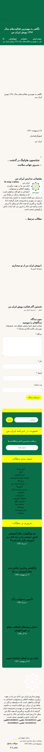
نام (40, 361)
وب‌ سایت (38, 385)
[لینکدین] (31, 726)
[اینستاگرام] (36, 728)
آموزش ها (21, 469)
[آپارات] (17, 728)
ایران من (38, 141)
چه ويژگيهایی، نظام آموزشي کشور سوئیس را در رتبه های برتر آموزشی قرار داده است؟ (22, 537)
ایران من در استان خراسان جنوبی (22, 658)
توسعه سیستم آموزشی (19, 478)
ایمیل (39, 373)
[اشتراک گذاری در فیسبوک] (39, 145)
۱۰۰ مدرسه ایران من (31, 310)
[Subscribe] (9, 447)
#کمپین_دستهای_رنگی (22, 599)
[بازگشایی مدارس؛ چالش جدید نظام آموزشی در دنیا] (22, 554)
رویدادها (21, 507)
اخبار (32, 136)
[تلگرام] (22, 726)
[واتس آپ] (12, 728)
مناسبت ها (19, 504)
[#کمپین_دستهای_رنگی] (22, 585)
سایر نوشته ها (20, 510)
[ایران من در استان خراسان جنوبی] (22, 644)
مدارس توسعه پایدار (19, 489)
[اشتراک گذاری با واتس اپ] (24, 145)
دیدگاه (38, 334)
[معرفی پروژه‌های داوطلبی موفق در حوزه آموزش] (22, 613)
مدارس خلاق (19, 501)
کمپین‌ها (33, 269)
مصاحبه (21, 513)
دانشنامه (20, 492)
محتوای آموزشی (19, 498)
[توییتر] (26, 728)
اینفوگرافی (38, 136)
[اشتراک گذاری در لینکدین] (29, 145)
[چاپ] (10, 146)
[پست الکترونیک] (7, 728)
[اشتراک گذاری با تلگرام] (19, 145)
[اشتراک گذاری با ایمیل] (14, 146)
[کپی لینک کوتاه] (5, 145)
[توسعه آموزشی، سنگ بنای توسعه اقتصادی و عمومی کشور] (5, 11)
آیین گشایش (19, 475)
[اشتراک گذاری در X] (34, 145)
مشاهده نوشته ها (11, 181)
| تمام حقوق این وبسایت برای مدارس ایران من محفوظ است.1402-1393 (30, 741)
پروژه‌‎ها (39, 269)
